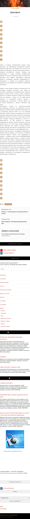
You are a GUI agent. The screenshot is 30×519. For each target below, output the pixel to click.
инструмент (8, 204)
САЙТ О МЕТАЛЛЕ (16, 378)
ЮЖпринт (3, 357)
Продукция (3, 275)
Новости (2, 286)
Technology (3, 313)
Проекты (2, 297)
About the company (5, 326)
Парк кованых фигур (16, 332)
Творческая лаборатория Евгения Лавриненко (11, 473)
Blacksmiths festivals (6, 318)
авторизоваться (6, 235)
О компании (3, 304)
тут (1, 102)
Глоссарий (15, 8)
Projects (3, 324)
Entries (3, 509)
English (1, 308)
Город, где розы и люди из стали (10, 367)
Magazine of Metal (5, 321)
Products (3, 310)
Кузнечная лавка (4, 282)
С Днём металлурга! (6, 383)
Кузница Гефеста (15, 3)
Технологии (3, 279)
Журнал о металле (4, 293)
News (2, 316)
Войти (1, 506)
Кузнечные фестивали (5, 290)
